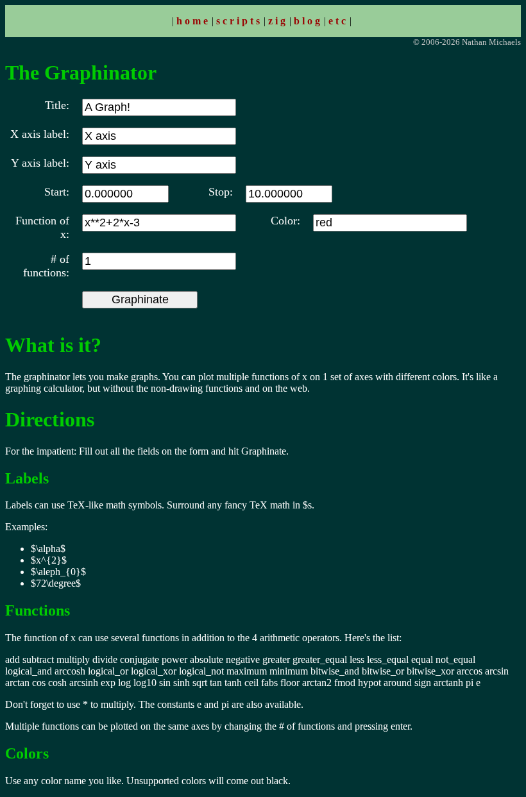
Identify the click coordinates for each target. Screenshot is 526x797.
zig (278, 20)
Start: (56, 191)
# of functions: (46, 266)
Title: (57, 105)
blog (308, 20)
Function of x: (42, 227)
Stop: (220, 191)
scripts (239, 20)
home (193, 20)
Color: (285, 220)
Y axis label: (40, 162)
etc (338, 20)
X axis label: (39, 134)
